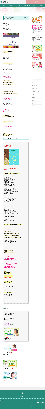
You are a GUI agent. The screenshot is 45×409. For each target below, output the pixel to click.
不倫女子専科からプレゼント (36, 91)
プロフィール (11, 6)
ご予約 (34, 6)
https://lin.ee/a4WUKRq (8, 295)
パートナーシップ (34, 88)
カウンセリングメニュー (26, 6)
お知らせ (33, 82)
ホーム (4, 6)
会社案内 (41, 6)
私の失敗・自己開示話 (35, 102)
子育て (33, 94)
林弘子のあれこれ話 (34, 100)
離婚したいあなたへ (34, 103)
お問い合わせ (30, 2)
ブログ (19, 6)
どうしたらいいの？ (34, 85)
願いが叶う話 (34, 105)
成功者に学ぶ (34, 97)
